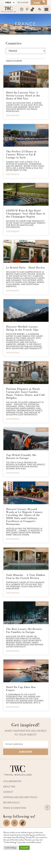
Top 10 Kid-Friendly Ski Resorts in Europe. (21, 456)
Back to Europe (14, 61)
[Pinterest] (27, 9)
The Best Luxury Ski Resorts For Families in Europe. (24, 630)
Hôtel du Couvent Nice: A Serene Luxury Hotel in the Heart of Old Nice (23, 95)
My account (23, 3)
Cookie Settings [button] (10, 847)
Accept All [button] (24, 847)
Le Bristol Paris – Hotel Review (25, 267)
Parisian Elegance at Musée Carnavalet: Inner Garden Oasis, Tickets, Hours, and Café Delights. (25, 393)
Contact (8, 792)
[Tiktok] (22, 823)
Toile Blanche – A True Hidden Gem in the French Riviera (25, 576)
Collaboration (12, 781)
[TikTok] (32, 9)
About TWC (9, 786)
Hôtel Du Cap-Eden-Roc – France (22, 688)
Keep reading (12, 115)
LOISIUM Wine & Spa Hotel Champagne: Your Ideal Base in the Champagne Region (25, 213)
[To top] (47, 807)
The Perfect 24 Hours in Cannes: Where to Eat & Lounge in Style (21, 154)
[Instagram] (21, 9)
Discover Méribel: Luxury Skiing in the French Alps (22, 328)
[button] (46, 9)
